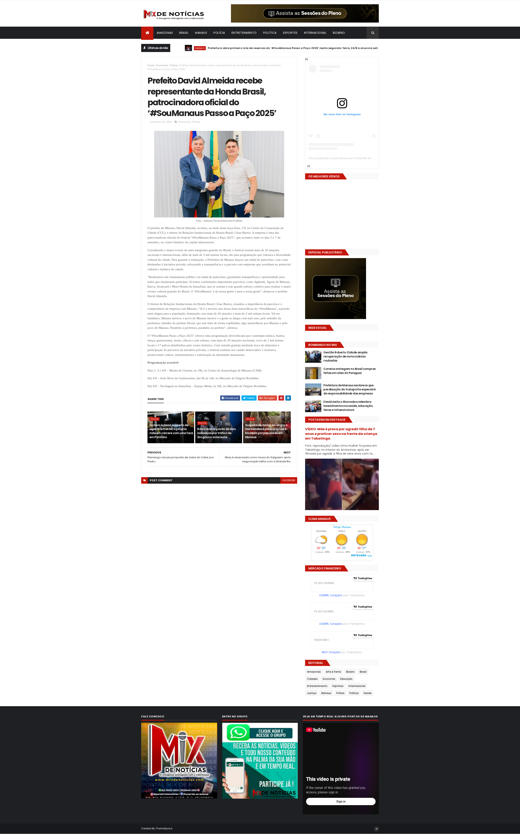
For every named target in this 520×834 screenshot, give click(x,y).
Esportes (290, 33)
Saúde (368, 693)
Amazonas (165, 33)
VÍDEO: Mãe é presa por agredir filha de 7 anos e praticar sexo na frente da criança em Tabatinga (341, 434)
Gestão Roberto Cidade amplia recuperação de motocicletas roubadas (345, 356)
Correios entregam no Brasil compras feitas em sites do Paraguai (349, 371)
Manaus (201, 33)
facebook (288, 480)
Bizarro (339, 33)
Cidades (312, 679)
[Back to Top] (376, 829)
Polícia (219, 33)
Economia (162, 65)
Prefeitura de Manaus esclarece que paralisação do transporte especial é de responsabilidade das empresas (349, 389)
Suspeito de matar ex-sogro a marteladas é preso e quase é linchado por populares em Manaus (266, 431)
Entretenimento (244, 33)
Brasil (183, 33)
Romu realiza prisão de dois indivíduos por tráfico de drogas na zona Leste (216, 433)
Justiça (311, 693)
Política (270, 33)
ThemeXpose (164, 828)
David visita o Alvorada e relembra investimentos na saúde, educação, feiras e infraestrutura (348, 406)
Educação (346, 679)
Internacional (315, 33)
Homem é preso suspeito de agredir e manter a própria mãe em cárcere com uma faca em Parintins (171, 431)
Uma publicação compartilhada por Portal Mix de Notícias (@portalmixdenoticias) (361, 158)
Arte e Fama (333, 671)
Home (151, 65)
